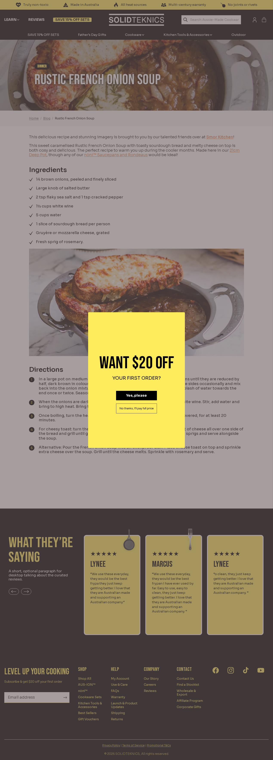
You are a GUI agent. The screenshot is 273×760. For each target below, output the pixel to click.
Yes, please (136, 395)
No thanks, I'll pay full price (137, 408)
